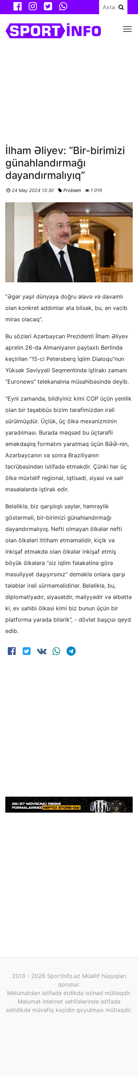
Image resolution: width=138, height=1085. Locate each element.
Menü (127, 28)
